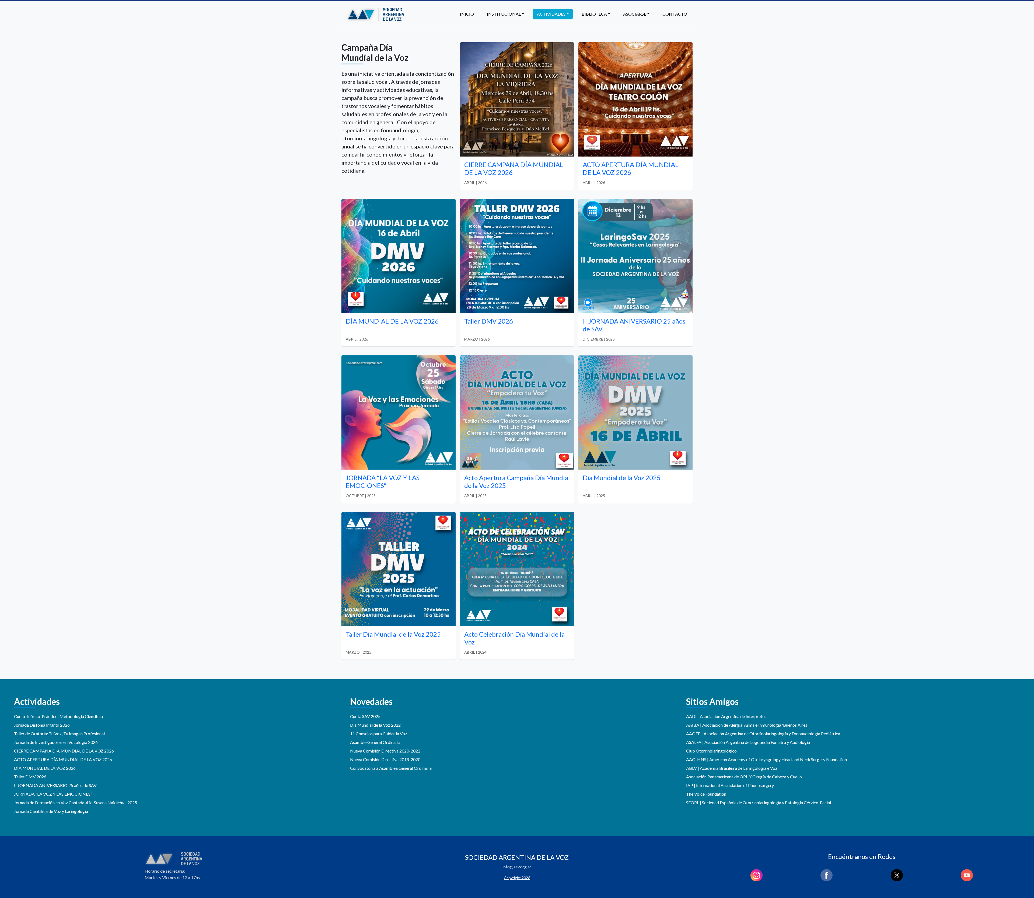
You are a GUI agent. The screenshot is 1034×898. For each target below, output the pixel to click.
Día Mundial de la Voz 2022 (375, 724)
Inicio (467, 13)
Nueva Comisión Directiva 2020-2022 (385, 750)
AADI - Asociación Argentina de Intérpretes (726, 716)
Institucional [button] (504, 13)
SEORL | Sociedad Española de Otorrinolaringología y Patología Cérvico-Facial (758, 802)
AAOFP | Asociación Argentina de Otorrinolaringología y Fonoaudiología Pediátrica (763, 733)
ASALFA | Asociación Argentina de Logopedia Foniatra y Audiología (748, 742)
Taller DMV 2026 (30, 776)
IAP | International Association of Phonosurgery (730, 785)
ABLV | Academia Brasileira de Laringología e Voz (731, 768)
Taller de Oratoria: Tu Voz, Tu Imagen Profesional (59, 733)
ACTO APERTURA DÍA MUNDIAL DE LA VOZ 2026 (63, 759)
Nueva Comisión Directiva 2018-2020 (385, 759)
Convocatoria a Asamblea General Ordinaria (391, 768)
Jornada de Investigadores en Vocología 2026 (56, 742)
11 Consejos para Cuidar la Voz (378, 733)
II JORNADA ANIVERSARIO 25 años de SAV (55, 785)
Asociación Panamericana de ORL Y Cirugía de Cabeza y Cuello (744, 776)
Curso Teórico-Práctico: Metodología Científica (58, 716)
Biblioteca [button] (594, 13)
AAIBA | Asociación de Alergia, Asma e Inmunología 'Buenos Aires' (747, 724)
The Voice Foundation (706, 793)
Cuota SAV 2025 (365, 716)
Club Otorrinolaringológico (711, 750)
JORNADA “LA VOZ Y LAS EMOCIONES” (53, 793)
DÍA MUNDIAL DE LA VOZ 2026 (45, 768)
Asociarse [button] (634, 13)
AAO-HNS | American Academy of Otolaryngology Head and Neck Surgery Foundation (766, 759)
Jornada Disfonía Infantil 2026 (42, 724)
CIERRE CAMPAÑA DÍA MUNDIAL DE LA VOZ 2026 (64, 750)
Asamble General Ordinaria (375, 742)
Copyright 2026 (517, 877)
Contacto (674, 13)
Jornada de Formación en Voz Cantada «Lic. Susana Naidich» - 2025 (75, 802)
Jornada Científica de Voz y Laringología (51, 811)
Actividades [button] (551, 13)
